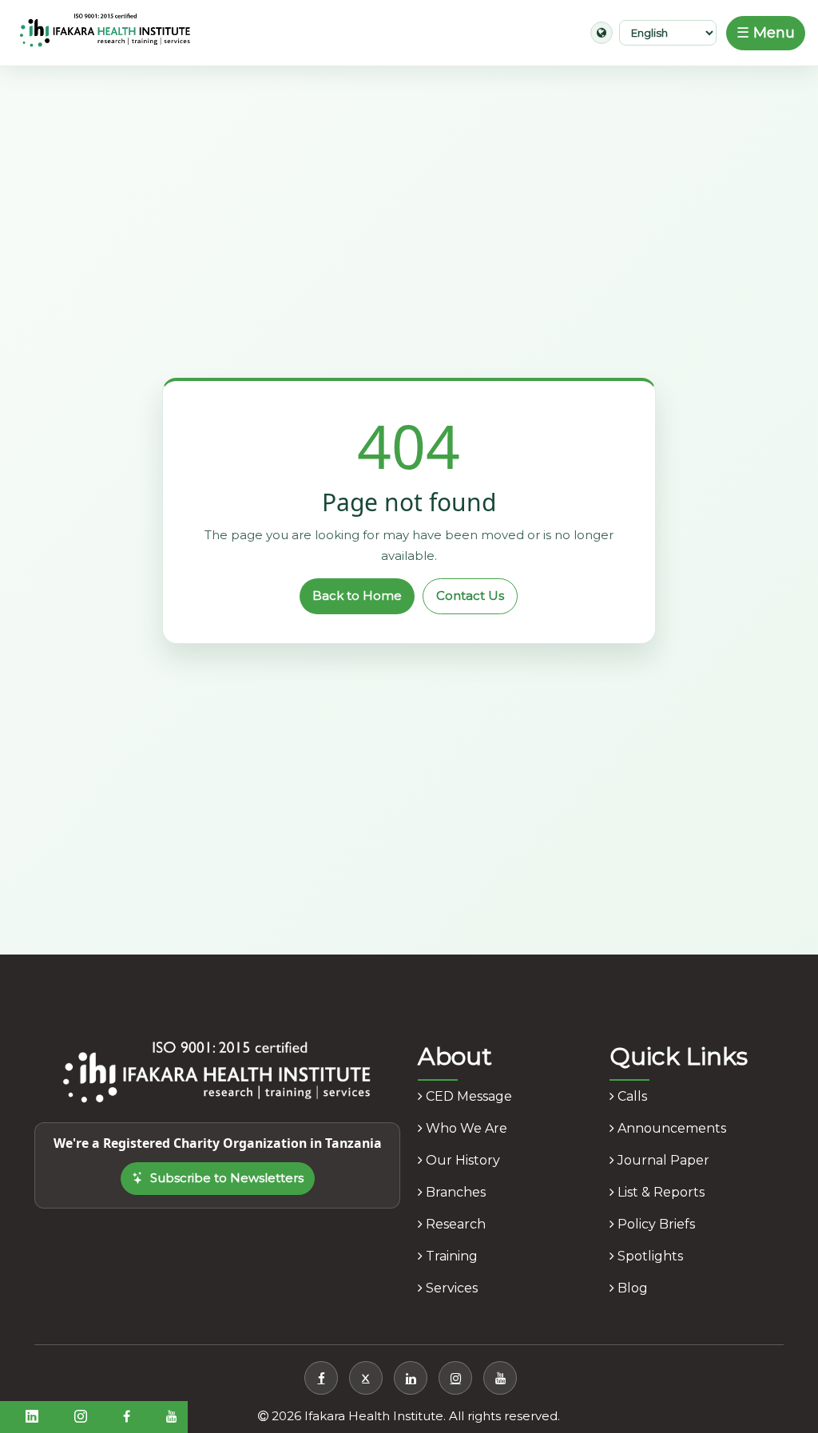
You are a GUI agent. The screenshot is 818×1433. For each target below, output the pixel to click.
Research (454, 1224)
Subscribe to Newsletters (227, 1177)
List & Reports (659, 1192)
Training (450, 1256)
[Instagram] (455, 1378)
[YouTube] (500, 1378)
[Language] (601, 33)
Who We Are (465, 1128)
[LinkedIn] (410, 1378)
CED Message (467, 1096)
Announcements (670, 1128)
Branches (454, 1192)
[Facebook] (321, 1378)
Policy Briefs (654, 1224)
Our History (461, 1160)
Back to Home (357, 595)
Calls (630, 1096)
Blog (631, 1288)
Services (450, 1288)
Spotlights (648, 1256)
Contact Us (470, 595)
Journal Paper (661, 1160)
